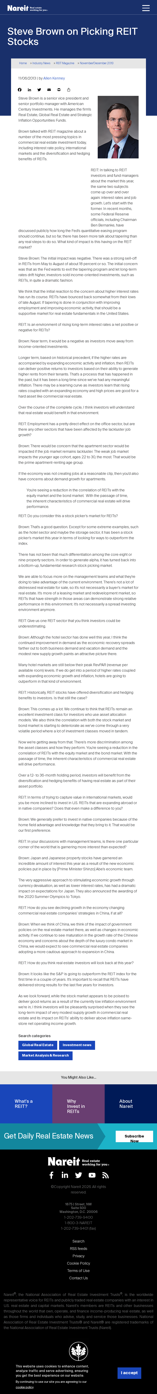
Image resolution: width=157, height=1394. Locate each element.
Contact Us (78, 1278)
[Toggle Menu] (146, 8)
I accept (129, 1373)
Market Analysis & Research (45, 1055)
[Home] (27, 8)
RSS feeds (78, 1249)
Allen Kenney (54, 78)
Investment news (77, 1045)
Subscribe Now (134, 1138)
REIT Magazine (65, 63)
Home (23, 63)
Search (78, 1241)
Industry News (41, 63)
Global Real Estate (38, 1045)
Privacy (78, 1256)
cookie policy (24, 1387)
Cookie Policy (78, 1263)
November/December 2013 (96, 63)
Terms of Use (78, 1271)
